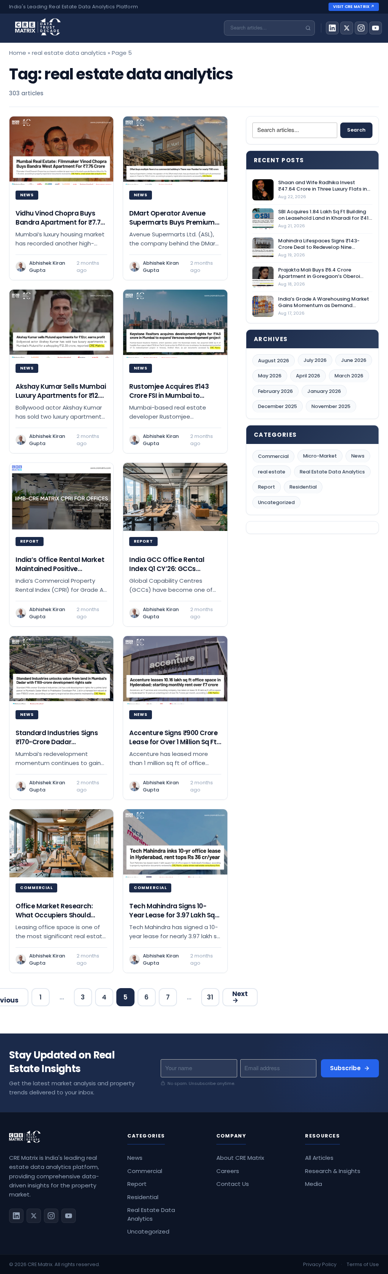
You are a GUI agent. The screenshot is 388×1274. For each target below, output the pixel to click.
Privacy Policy (319, 1264)
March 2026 (349, 375)
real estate (271, 472)
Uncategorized (276, 502)
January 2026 (324, 391)
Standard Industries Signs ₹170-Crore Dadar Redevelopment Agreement (60, 741)
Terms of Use (363, 1264)
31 (210, 997)
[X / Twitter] (346, 28)
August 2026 (273, 360)
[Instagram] (361, 28)
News (358, 456)
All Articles (319, 1158)
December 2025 (277, 406)
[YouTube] (375, 28)
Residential (303, 487)
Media (313, 1184)
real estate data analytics (69, 53)
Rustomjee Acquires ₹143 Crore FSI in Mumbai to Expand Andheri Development (169, 399)
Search (356, 130)
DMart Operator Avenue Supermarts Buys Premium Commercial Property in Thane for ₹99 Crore (171, 226)
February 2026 (275, 391)
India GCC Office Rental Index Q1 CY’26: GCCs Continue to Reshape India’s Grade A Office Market (174, 573)
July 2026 (315, 360)
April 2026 (308, 375)
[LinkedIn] (332, 28)
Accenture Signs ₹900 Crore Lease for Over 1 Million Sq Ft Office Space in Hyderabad (173, 741)
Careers (227, 1171)
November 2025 (330, 406)
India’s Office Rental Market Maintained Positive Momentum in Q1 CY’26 (60, 568)
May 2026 (270, 375)
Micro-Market (320, 456)
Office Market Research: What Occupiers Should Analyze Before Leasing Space (54, 919)
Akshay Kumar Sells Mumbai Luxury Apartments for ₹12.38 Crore (61, 395)
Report (266, 487)
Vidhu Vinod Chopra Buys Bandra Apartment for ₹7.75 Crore (60, 222)
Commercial (273, 456)
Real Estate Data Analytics (332, 472)
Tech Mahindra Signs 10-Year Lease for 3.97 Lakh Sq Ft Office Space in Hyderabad (172, 919)
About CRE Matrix (240, 1158)
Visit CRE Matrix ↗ (353, 6)
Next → (240, 997)
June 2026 (353, 360)
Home (17, 53)
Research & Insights (332, 1171)
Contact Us (232, 1184)
